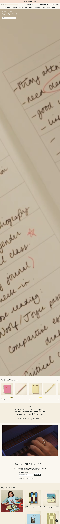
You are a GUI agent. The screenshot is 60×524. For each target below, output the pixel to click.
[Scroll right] (57, 380)
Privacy (32, 478)
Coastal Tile (27, 506)
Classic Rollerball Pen (47, 396)
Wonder (2, 396)
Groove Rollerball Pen (19, 396)
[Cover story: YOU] (30, 192)
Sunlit (44, 506)
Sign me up (37, 474)
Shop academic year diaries (8, 18)
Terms (29, 478)
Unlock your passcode (24, 472)
